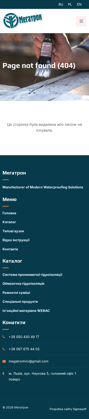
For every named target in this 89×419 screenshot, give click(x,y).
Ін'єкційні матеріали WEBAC (26, 311)
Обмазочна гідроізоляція (23, 283)
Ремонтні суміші (16, 293)
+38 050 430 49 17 (24, 337)
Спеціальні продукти (20, 301)
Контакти (10, 249)
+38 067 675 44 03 (24, 349)
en (79, 4)
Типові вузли (13, 231)
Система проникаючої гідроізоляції (32, 274)
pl (70, 4)
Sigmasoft (80, 409)
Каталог (9, 222)
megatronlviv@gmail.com (28, 361)
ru (61, 4)
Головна (9, 213)
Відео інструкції (15, 240)
